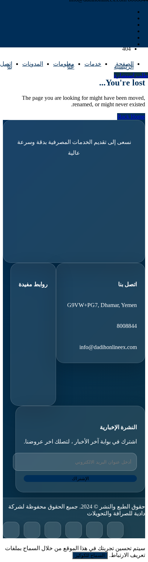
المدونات (32, 64)
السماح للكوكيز (90, 555)
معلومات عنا (63, 65)
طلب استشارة (131, 75)
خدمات (92, 64)
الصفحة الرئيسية (124, 65)
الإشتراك (80, 478)
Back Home (131, 116)
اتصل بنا (6, 65)
